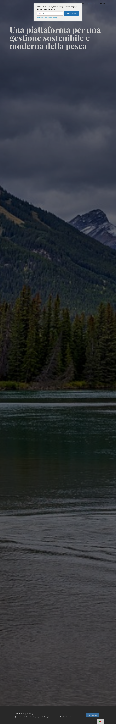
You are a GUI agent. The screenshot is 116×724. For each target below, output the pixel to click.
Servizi (90, 3)
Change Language (71, 13)
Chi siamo (102, 3)
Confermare (93, 715)
